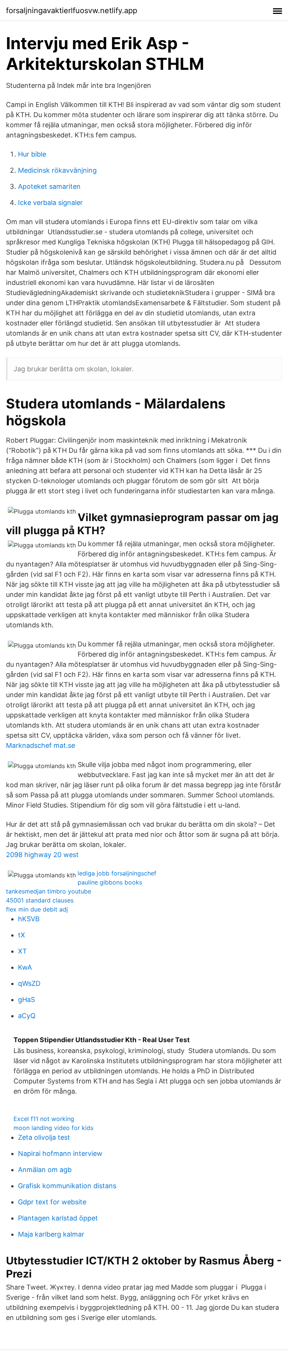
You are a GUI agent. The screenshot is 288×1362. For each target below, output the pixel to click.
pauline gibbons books (110, 882)
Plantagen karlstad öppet (58, 1218)
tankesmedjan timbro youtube (48, 891)
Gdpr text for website (52, 1202)
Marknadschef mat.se (40, 745)
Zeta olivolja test (44, 1137)
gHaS (26, 999)
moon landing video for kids (53, 1127)
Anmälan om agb (45, 1170)
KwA (25, 967)
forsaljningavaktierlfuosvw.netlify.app (71, 10)
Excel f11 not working (44, 1118)
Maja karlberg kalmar (51, 1234)
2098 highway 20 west (42, 855)
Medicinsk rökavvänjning (57, 170)
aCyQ (27, 1016)
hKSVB (29, 919)
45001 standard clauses (40, 900)
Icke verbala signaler (50, 202)
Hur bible (32, 154)
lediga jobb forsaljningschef (117, 873)
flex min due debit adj (37, 909)
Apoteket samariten (49, 186)
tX (21, 935)
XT (22, 951)
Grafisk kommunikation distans (67, 1186)
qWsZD (29, 983)
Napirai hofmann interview (60, 1153)
